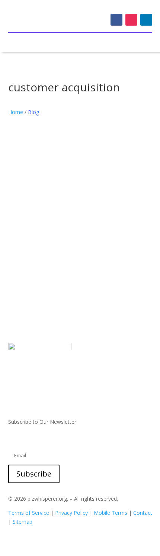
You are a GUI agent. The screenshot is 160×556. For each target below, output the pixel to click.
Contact (142, 512)
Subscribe (33, 474)
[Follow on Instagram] (131, 20)
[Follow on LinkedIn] (146, 20)
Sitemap (22, 521)
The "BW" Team (42, 226)
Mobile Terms (110, 512)
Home (15, 112)
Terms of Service (28, 512)
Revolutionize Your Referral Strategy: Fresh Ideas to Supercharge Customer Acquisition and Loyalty (76, 214)
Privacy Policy (71, 512)
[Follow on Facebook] (116, 20)
